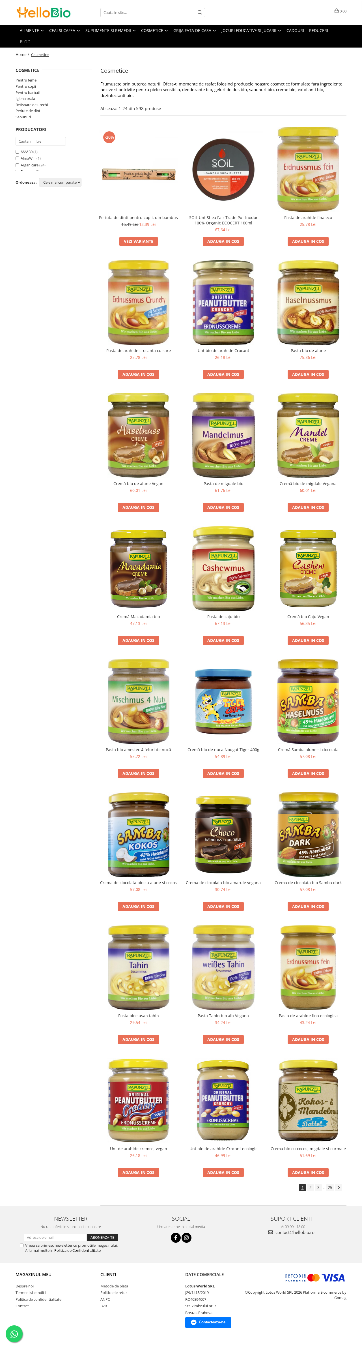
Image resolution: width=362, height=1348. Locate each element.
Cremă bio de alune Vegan (138, 483)
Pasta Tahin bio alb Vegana (223, 1015)
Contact (22, 1305)
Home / (23, 54)
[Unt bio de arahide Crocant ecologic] (223, 1100)
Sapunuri (23, 116)
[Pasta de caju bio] (223, 568)
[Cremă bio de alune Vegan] (138, 435)
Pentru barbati (28, 92)
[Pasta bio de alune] (308, 302)
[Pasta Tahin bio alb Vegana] (223, 967)
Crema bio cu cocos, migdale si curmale (308, 1148)
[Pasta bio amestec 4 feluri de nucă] (138, 701)
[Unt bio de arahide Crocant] (223, 302)
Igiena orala (25, 98)
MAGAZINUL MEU (33, 1274)
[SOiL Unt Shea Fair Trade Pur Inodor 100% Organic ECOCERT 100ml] (223, 169)
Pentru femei (26, 80)
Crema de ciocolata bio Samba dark (308, 882)
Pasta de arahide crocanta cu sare (138, 350)
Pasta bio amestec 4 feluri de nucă (138, 749)
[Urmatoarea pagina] (338, 1187)
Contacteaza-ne (212, 1322)
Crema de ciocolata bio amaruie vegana (223, 882)
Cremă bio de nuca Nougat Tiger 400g (223, 749)
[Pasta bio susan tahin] (138, 967)
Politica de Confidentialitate (77, 1250)
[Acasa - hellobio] (44, 12)
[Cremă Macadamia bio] (138, 569)
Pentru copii (26, 86)
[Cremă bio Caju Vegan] (308, 568)
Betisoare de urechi (32, 104)
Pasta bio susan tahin (138, 1015)
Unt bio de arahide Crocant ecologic (223, 1148)
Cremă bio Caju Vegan (308, 616)
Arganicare (29, 165)
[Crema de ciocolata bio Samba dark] (308, 834)
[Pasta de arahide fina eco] (308, 169)
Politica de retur (113, 1292)
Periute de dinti (28, 110)
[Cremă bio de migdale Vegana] (308, 435)
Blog (25, 41)
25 (330, 1187)
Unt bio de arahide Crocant (223, 350)
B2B (103, 1305)
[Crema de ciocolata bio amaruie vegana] (223, 834)
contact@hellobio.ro (294, 1232)
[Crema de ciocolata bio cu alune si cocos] (138, 834)
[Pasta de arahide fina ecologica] (308, 967)
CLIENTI (108, 1274)
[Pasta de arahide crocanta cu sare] (138, 302)
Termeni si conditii (31, 1292)
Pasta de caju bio (223, 616)
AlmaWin (28, 158)
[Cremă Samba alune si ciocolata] (308, 701)
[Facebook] (176, 1238)
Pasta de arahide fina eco (308, 217)
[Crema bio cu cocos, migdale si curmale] (308, 1100)
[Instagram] (186, 1238)
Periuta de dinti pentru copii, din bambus (138, 217)
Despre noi (25, 1286)
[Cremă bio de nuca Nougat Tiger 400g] (223, 701)
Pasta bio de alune (308, 350)
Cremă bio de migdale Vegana (308, 483)
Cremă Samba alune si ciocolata (308, 749)
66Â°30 (27, 151)
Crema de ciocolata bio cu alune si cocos (138, 882)
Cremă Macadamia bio (138, 616)
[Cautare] (200, 12)
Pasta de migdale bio (223, 483)
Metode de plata (114, 1286)
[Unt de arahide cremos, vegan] (138, 1100)
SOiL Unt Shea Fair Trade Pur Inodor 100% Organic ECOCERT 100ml (223, 220)
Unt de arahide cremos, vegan (138, 1148)
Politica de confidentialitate (38, 1299)
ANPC (105, 1299)
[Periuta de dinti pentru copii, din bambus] (138, 169)
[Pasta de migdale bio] (223, 435)
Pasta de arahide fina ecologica (308, 1015)
